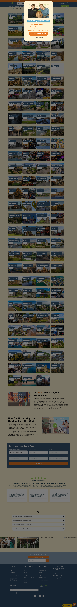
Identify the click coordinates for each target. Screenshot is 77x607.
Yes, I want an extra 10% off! (38, 33)
